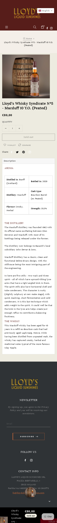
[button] (45, 10)
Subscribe (27, 436)
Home (28, 38)
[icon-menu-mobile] (7, 27)
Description (10, 161)
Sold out (28, 137)
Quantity (7, 122)
